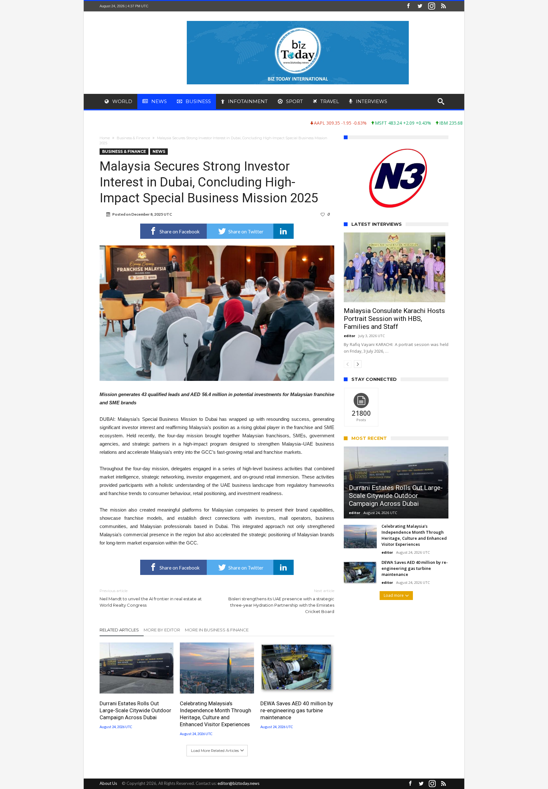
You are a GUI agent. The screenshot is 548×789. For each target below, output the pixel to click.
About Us (108, 783)
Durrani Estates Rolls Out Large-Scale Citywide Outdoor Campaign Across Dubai (135, 710)
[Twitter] (420, 6)
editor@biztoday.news (238, 783)
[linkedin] (283, 231)
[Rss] (443, 6)
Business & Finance (133, 138)
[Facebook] (408, 6)
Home (105, 138)
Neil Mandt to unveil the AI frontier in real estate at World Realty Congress (151, 598)
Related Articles (119, 629)
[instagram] (432, 6)
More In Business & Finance (217, 629)
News (159, 151)
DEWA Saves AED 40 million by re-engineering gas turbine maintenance (296, 710)
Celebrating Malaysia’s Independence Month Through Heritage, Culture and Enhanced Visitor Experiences (215, 713)
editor (349, 335)
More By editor (162, 629)
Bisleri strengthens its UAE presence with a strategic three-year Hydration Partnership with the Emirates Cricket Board (281, 601)
